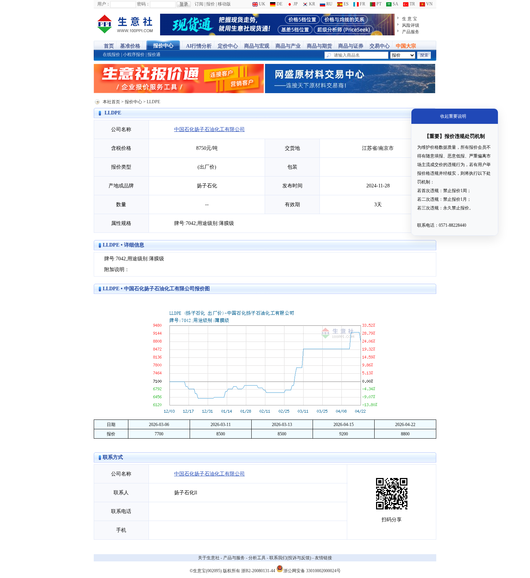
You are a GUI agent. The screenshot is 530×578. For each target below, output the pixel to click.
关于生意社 (209, 557)
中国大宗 (406, 46)
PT (378, 3)
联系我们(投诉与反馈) (290, 557)
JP (295, 3)
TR (411, 3)
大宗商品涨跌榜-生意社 (125, 24)
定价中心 (228, 46)
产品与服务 (234, 557)
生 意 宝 (409, 18)
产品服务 (410, 31)
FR (362, 3)
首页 (109, 46)
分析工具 (257, 557)
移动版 (224, 3)
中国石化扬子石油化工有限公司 (209, 129)
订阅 (199, 3)
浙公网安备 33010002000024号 (312, 570)
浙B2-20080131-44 (258, 570)
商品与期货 (319, 46)
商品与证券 (350, 46)
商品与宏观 (256, 46)
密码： (143, 3)
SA (395, 3)
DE (278, 3)
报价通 (153, 54)
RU (328, 3)
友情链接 (323, 557)
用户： (103, 3)
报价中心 (163, 45)
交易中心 (380, 46)
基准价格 (130, 46)
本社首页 (111, 101)
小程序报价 (134, 54)
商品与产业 (288, 46)
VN (429, 3)
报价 (210, 3)
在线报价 (111, 54)
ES (346, 3)
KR (311, 3)
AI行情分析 (199, 46)
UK (261, 3)
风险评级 (410, 25)
